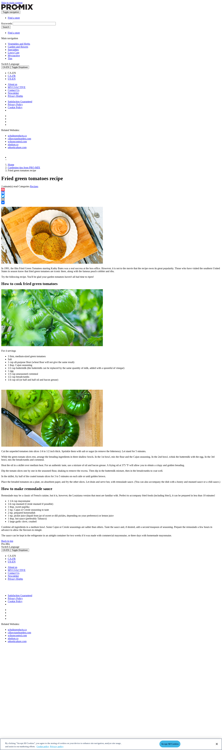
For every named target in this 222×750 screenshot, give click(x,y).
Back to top (7, 541)
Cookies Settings (19, 110)
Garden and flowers (18, 46)
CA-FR (12, 75)
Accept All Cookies (170, 744)
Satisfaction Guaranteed (20, 101)
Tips (10, 58)
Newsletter (13, 93)
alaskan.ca (13, 144)
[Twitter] (111, 196)
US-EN (12, 78)
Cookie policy (43, 746)
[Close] (216, 744)
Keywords (6, 23)
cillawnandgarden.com (19, 138)
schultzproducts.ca (17, 135)
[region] (111, 744)
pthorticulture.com (17, 147)
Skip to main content (11, 2)
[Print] (111, 199)
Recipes (34, 186)
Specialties (13, 49)
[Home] (17, 8)
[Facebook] (111, 192)
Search (6, 27)
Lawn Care (13, 52)
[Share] (111, 202)
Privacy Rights (15, 96)
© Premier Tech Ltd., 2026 (17, 160)
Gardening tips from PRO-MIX (24, 167)
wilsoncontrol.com (17, 141)
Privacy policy (57, 746)
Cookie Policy (15, 107)
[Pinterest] (111, 189)
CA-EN (6, 67)
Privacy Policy (15, 104)
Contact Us (13, 90)
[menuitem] (114, 73)
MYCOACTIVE (17, 87)
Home (11, 164)
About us (12, 84)
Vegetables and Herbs (19, 43)
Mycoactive (14, 55)
